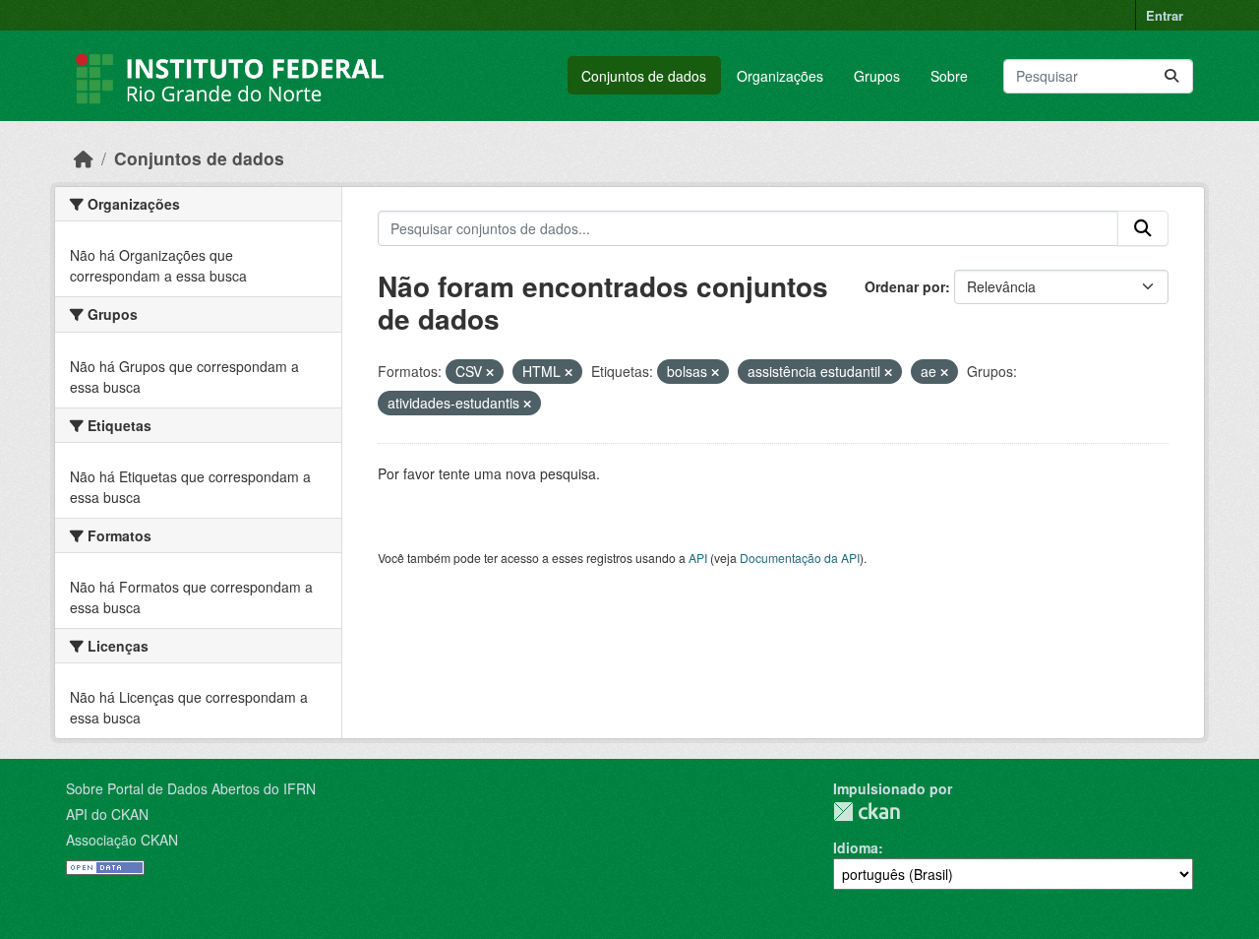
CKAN (866, 811)
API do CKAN (107, 814)
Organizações (780, 76)
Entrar (1164, 15)
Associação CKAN (122, 839)
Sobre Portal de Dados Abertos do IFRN (191, 788)
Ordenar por (905, 286)
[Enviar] (1171, 76)
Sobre (949, 76)
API (698, 557)
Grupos (877, 76)
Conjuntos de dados (643, 76)
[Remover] (490, 372)
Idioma (855, 847)
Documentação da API (800, 557)
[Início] (83, 158)
